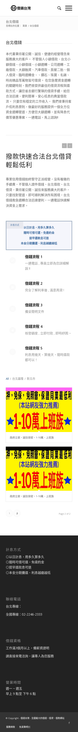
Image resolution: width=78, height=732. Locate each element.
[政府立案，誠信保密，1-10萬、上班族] (39, 410)
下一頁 (69, 145)
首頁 (25, 25)
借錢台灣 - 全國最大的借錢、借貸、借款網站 (42, 718)
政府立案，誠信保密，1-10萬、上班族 (32, 437)
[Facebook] (69, 723)
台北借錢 (12, 21)
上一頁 (64, 145)
